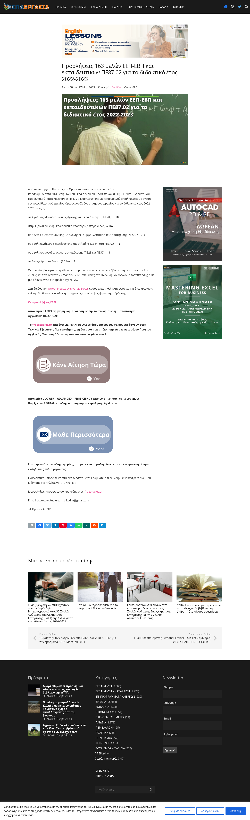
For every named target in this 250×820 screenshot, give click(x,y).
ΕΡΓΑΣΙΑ (100, 702)
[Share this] (39, 525)
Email (167, 718)
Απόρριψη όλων (210, 811)
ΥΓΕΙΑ (99, 753)
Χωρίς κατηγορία (106, 758)
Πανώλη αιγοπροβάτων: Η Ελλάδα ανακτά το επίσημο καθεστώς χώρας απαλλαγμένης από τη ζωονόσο (62, 708)
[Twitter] (239, 6)
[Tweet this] (47, 525)
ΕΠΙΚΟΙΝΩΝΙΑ (104, 776)
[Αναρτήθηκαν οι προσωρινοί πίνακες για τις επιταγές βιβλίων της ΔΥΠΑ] (34, 690)
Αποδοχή (235, 811)
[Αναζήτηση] (246, 7)
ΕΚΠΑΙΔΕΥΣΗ (103, 686)
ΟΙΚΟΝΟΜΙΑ (103, 712)
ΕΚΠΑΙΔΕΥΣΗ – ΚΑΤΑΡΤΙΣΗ (112, 691)
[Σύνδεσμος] (26, 6)
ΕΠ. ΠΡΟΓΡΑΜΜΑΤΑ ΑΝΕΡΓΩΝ (115, 696)
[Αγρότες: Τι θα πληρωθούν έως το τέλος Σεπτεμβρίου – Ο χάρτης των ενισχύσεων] (34, 730)
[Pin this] (63, 525)
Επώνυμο (170, 703)
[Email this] (31, 525)
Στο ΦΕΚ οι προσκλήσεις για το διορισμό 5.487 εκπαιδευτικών (98, 606)
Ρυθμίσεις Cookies (180, 811)
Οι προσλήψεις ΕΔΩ (42, 302)
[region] (125, 811)
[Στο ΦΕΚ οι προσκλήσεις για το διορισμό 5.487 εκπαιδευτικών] (100, 587)
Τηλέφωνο (171, 734)
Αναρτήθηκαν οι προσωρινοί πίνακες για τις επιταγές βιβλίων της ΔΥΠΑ (63, 689)
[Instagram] (232, 6)
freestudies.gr (42, 325)
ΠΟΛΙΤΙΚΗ (102, 733)
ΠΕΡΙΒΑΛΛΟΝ (104, 727)
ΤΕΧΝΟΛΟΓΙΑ (103, 743)
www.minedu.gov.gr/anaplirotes (68, 288)
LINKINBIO (102, 770)
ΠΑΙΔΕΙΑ (116, 87)
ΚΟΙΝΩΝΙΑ (102, 707)
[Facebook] (225, 6)
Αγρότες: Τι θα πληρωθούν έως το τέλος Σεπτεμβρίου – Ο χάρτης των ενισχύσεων (64, 728)
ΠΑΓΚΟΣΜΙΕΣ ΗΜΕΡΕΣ (109, 717)
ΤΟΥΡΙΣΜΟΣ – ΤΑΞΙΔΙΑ (110, 748)
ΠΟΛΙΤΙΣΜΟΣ (104, 738)
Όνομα (168, 687)
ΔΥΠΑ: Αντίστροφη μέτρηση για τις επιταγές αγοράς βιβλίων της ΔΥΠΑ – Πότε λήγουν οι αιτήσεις (199, 608)
